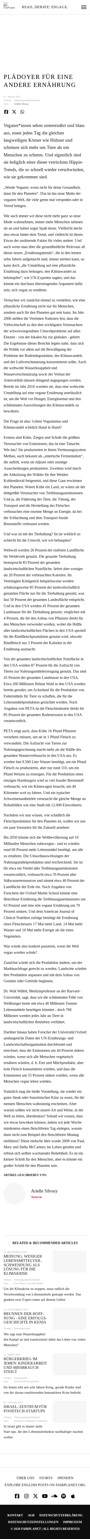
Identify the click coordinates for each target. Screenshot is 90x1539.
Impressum (72, 1522)
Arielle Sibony (21, 104)
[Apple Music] (73, 1496)
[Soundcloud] (54, 1496)
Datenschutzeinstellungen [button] (33, 1522)
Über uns (25, 1478)
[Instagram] (26, 1496)
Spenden (65, 1478)
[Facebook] (17, 1496)
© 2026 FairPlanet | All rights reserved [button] (45, 1529)
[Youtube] (45, 1496)
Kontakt (15, 1515)
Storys (46, 1478)
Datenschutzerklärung (61, 1515)
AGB (31, 1515)
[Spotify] (63, 1496)
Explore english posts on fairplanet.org (45, 1485)
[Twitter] (36, 1496)
